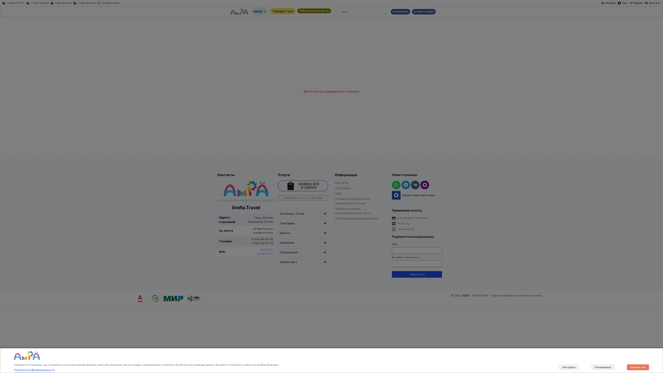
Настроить (569, 367)
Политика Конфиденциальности (34, 369)
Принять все (638, 367)
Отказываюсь (603, 367)
